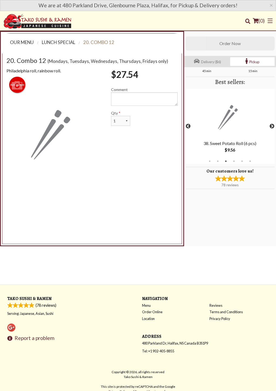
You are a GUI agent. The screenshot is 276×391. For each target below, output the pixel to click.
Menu (146, 305)
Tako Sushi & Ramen (29, 298)
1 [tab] (209, 161)
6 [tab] (250, 161)
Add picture (17, 85)
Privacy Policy (219, 318)
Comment (119, 89)
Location (148, 318)
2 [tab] (217, 161)
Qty (115, 113)
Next (272, 126)
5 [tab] (242, 161)
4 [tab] (234, 161)
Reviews (215, 305)
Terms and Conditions (226, 312)
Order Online (152, 312)
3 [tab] (226, 161)
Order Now (230, 43)
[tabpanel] (230, 126)
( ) (261, 21)
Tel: (158, 351)
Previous (188, 126)
